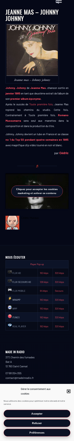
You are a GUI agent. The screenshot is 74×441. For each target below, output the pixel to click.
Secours (59, 290)
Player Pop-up (37, 264)
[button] (68, 391)
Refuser (37, 423)
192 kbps (44, 273)
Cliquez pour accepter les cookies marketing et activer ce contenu (37, 191)
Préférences (36, 432)
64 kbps (44, 290)
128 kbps (44, 282)
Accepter (37, 413)
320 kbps (59, 273)
